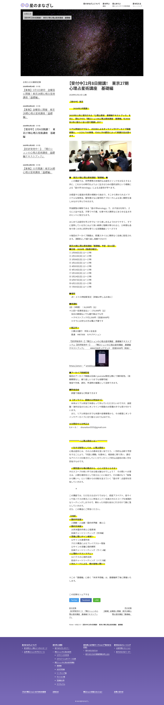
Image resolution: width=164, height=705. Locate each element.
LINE (97, 600)
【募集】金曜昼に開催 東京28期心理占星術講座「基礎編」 (39, 113)
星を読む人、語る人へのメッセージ (35, 648)
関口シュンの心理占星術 (63, 652)
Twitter (74, 600)
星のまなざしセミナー (62, 648)
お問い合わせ (118, 692)
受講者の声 (60, 680)
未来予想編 (61, 669)
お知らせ (27, 13)
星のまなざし (41, 5)
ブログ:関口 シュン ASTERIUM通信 (34, 692)
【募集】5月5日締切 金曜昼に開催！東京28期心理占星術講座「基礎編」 (39, 93)
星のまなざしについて (29, 645)
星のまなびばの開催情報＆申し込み (97, 654)
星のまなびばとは (91, 650)
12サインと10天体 (63, 655)
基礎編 (59, 665)
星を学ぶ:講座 (57, 645)
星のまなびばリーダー (123, 652)
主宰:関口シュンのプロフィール (34, 652)
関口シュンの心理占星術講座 (64, 662)
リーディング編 (61, 673)
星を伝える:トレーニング (122, 645)
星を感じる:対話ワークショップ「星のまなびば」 (97, 646)
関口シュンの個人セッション (92, 692)
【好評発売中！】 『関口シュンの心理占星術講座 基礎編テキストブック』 (39, 152)
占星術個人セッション (123, 648)
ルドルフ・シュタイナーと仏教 (66, 659)
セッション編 (61, 677)
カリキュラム (61, 684)
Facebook (86, 600)
